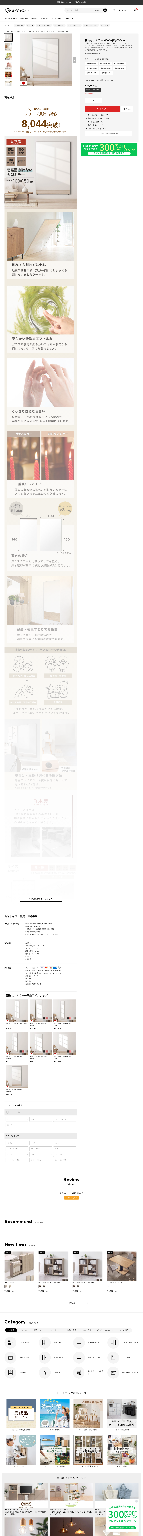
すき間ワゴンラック (91, 25)
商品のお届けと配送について (99, 118)
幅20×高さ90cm (91, 63)
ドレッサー (10, 1125)
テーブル (33, 1143)
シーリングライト (75, 25)
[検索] (105, 10)
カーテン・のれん (36, 1160)
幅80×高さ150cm (120, 68)
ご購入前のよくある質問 (97, 129)
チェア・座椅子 (35, 1148)
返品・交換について (95, 125)
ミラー (9, 1119)
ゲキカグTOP (9, 31)
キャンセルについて (95, 122)
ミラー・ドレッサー (29, 31)
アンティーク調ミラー (61, 1119)
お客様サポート (69, 18)
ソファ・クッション (12, 1148)
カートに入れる (102, 109)
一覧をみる (71, 1303)
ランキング (44, 18)
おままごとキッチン (44, 25)
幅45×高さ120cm (105, 63)
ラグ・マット (10, 1154)
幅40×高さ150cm (92, 68)
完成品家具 (20, 25)
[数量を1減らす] (87, 100)
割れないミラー (42, 31)
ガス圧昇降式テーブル (114, 1282)
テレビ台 (105, 25)
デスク (56, 1148)
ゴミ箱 (31, 25)
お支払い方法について (33, 984)
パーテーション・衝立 (13, 1160)
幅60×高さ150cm (106, 68)
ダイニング (58, 1143)
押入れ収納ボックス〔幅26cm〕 (50, 1282)
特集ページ (24, 18)
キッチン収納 (60, 25)
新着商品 (34, 18)
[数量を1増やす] (99, 100)
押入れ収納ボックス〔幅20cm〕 (84, 1282)
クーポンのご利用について (98, 115)
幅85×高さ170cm (107, 73)
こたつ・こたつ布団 (60, 1160)
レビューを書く (71, 1198)
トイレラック (9, 1282)
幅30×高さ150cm (119, 63)
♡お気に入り (127, 109)
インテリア (18, 31)
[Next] (74, 60)
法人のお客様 (56, 18)
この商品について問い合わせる (108, 133)
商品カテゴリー (10, 18)
